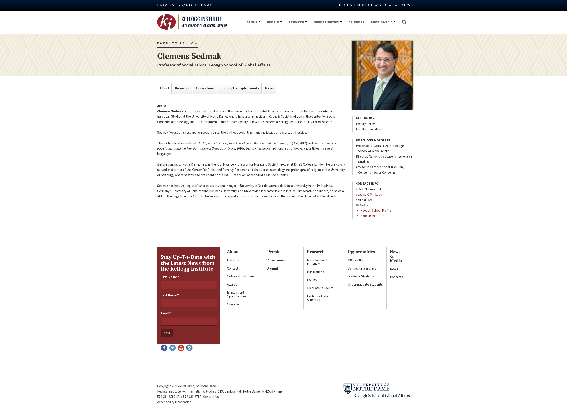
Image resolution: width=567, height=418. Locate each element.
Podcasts (396, 277)
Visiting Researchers (362, 268)
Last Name (170, 295)
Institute (233, 260)
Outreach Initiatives (240, 276)
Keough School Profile (375, 210)
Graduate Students (320, 288)
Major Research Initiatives (317, 262)
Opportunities (327, 22)
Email (166, 313)
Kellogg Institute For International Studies (186, 391)
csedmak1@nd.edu (369, 194)
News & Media (382, 22)
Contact (232, 268)
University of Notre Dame (199, 386)
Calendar (356, 22)
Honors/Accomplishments (239, 88)
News (269, 88)
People (273, 22)
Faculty (312, 280)
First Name (170, 277)
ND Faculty (355, 260)
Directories (276, 260)
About (252, 22)
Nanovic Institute (372, 216)
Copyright (164, 386)
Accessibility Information (174, 402)
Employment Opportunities (237, 294)
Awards (232, 284)
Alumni (272, 268)
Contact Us (211, 397)
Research (296, 22)
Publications (204, 88)
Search (404, 24)
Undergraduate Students (317, 298)
